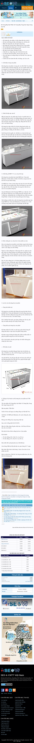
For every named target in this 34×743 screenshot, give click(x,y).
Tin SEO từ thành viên (5, 711)
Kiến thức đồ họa (19, 704)
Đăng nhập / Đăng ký (27, 7)
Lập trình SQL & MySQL (20, 702)
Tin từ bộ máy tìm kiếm (5, 713)
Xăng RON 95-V (4, 539)
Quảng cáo (17, 614)
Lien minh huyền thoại (6, 730)
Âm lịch (3, 591)
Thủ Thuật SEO (4, 700)
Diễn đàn (11, 8)
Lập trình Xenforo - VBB (20, 707)
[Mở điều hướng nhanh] (32, 20)
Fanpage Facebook (17, 596)
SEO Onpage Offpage (5, 705)
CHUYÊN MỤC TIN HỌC (22, 697)
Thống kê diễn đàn (17, 575)
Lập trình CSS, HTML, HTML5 (21, 715)
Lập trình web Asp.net (19, 709)
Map (2, 693)
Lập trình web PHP (19, 711)
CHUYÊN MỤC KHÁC (7, 718)
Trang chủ (4, 7)
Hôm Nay (17, 586)
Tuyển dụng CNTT (5, 723)
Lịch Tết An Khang (28, 581)
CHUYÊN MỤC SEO (7, 697)
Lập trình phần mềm (19, 700)
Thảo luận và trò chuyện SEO (7, 709)
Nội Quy (10, 693)
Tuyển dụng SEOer (5, 721)
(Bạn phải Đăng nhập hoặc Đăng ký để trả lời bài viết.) (22, 527)
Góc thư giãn (4, 734)
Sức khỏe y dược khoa (6, 728)
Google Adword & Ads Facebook (7, 707)
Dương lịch (4, 589)
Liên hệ (5, 693)
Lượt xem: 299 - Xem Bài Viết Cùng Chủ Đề (14, 505)
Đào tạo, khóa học (5, 725)
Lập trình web (18, 705)
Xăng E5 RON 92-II (5, 543)
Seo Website (3, 702)
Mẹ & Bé (3, 732)
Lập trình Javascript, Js (20, 713)
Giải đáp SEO (3, 715)
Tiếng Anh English (5, 726)
